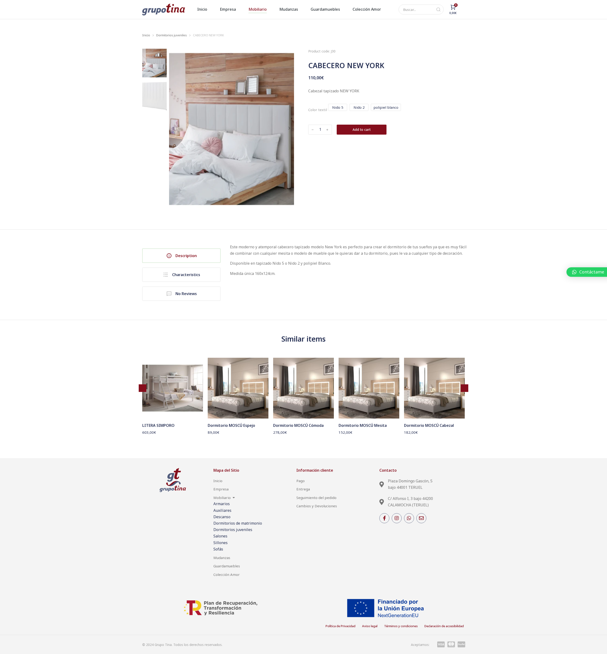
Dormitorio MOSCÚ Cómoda (298, 425)
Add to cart (362, 129)
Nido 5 (337, 107)
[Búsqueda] (438, 9)
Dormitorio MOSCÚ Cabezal (429, 425)
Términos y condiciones (401, 626)
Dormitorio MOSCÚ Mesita (363, 425)
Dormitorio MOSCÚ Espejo (231, 425)
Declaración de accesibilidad (444, 626)
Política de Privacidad (340, 626)
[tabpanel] (350, 270)
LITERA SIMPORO (158, 425)
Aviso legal (369, 626)
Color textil (317, 109)
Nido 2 (359, 107)
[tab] (181, 256)
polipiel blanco (385, 107)
